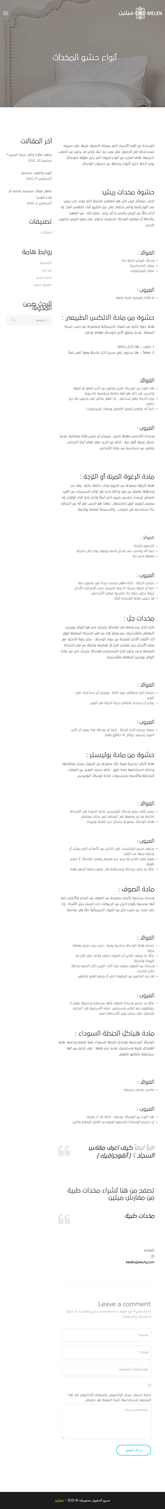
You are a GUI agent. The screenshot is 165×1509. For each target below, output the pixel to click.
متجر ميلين (44, 277)
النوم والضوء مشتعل (36, 172)
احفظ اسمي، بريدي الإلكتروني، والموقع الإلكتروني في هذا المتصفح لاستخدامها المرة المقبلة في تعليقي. (109, 1397)
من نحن (47, 270)
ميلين (59, 1500)
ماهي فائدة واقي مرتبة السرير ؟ (29, 154)
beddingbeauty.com (140, 1262)
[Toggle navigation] (5, 13)
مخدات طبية (139, 1216)
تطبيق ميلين (43, 284)
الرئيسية (46, 262)
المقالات (46, 232)
